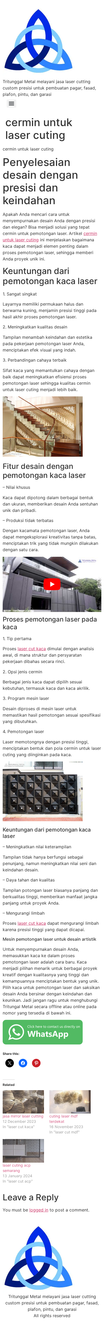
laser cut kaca (32, 648)
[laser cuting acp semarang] (23, 1151)
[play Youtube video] (52, 584)
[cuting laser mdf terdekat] (70, 1102)
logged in (38, 1210)
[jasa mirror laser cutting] (23, 1102)
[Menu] (11, 104)
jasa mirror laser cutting (23, 1116)
